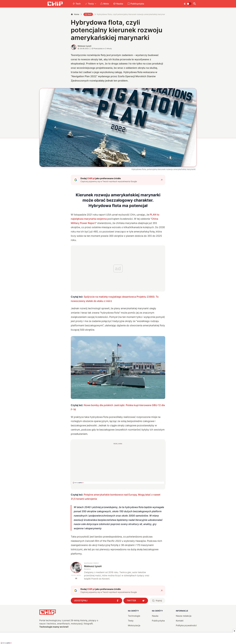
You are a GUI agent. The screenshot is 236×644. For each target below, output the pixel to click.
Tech (78, 3)
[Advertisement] (118, 463)
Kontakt (179, 620)
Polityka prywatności (186, 625)
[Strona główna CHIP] (55, 3)
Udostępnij (81, 600)
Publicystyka (137, 3)
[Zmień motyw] (187, 3)
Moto (106, 3)
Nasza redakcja (183, 616)
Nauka (119, 3)
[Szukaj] (194, 4)
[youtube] (76, 578)
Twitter (131, 600)
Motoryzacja (134, 625)
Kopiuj (159, 600)
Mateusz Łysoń (84, 46)
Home (76, 14)
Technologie (134, 616)
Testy (91, 3)
